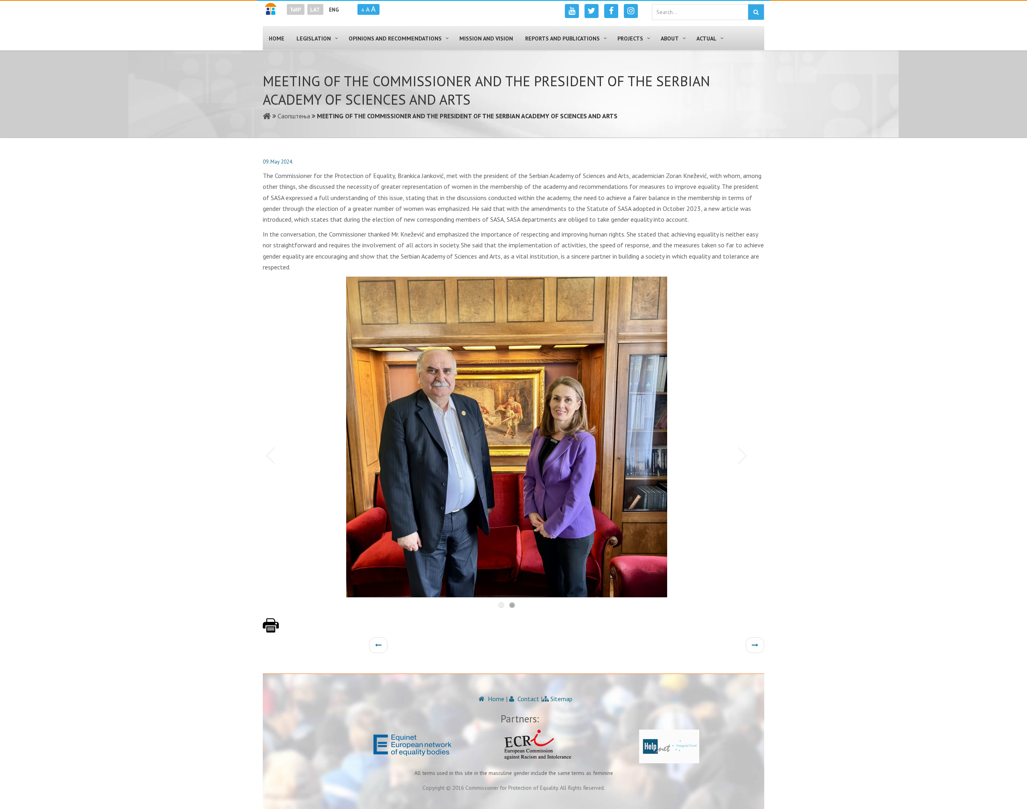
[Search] (756, 12)
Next (744, 455)
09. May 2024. (278, 161)
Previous (269, 455)
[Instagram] (631, 11)
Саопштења (294, 116)
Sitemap (560, 699)
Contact (527, 699)
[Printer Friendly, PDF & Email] (271, 629)
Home (495, 699)
